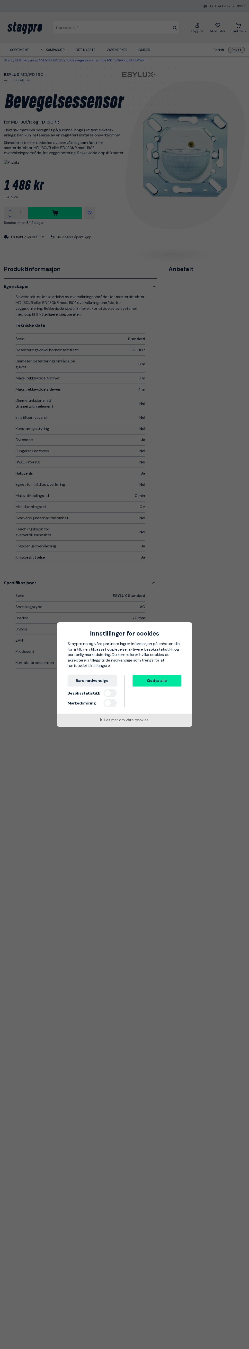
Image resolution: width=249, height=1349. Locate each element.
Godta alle (157, 680)
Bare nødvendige (92, 680)
